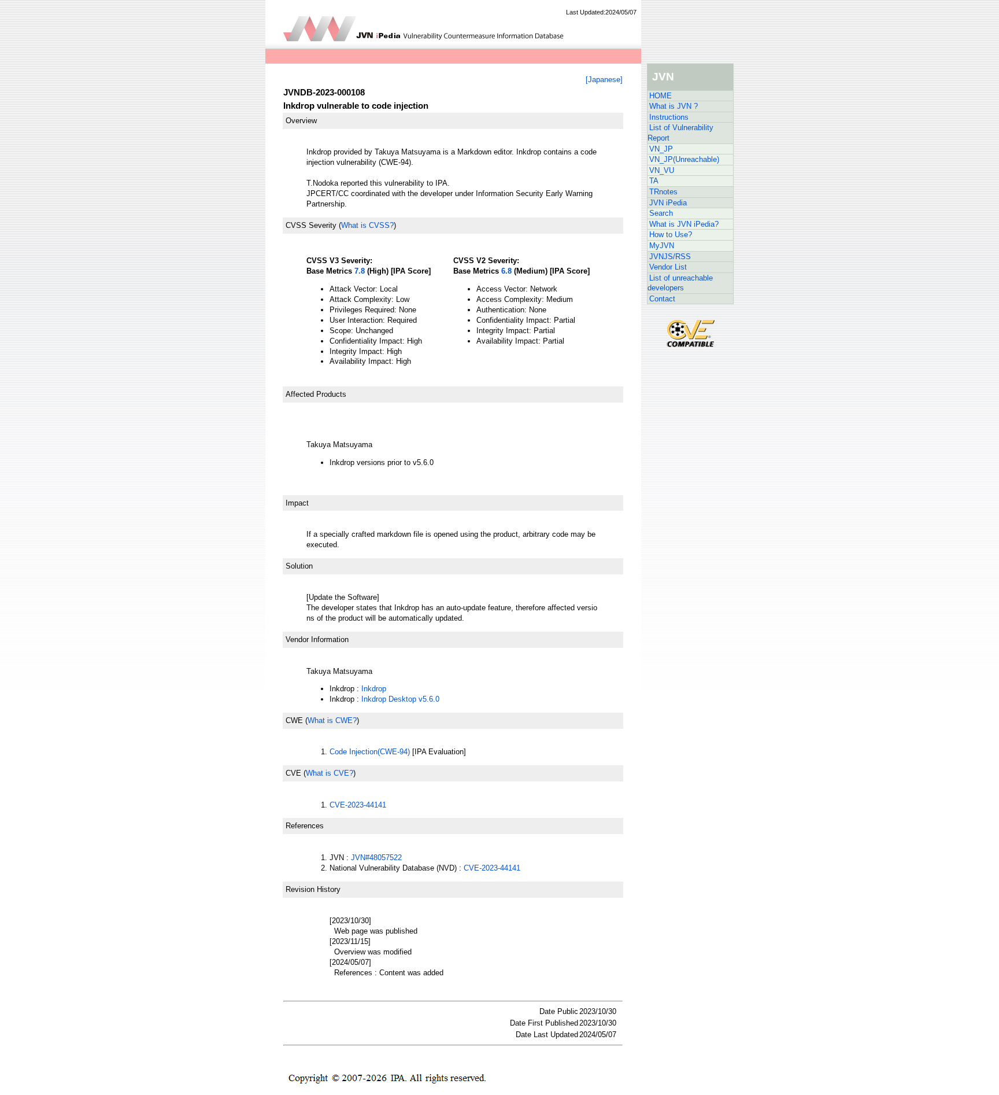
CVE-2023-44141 (358, 805)
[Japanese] (604, 79)
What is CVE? (329, 773)
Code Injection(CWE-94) (370, 751)
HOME (660, 95)
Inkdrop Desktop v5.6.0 (400, 699)
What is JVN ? (673, 106)
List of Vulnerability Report (680, 132)
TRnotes (663, 191)
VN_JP (661, 149)
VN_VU (661, 170)
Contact (662, 298)
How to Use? (670, 234)
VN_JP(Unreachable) (684, 159)
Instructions (669, 117)
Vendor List (668, 267)
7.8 (359, 271)
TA (653, 180)
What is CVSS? (367, 225)
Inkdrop (373, 688)
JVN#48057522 (376, 857)
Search (661, 213)
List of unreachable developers (680, 283)
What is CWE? (332, 720)
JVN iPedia (668, 202)
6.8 (506, 271)
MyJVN (661, 245)
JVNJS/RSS (670, 256)
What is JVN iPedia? (684, 224)
